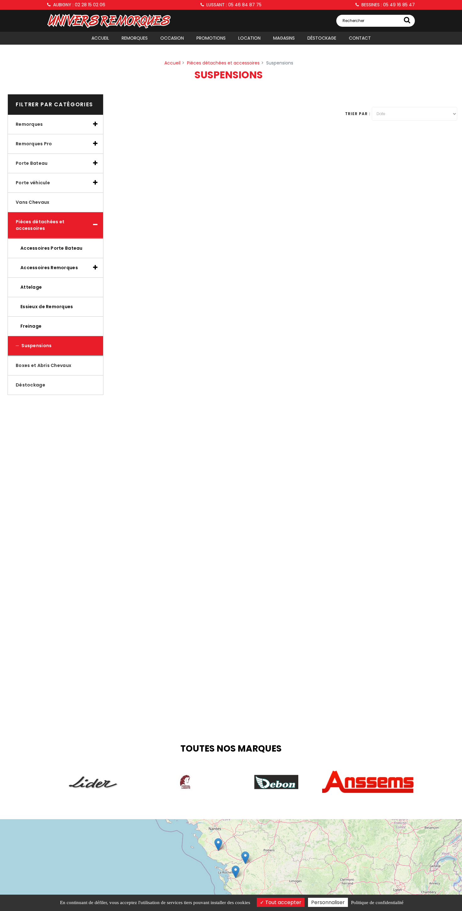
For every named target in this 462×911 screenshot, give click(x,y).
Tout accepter (282, 902)
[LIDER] (93, 782)
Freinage (30, 326)
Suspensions (36, 345)
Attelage (31, 287)
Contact (360, 38)
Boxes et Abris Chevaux (43, 365)
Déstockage (321, 38)
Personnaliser (328, 902)
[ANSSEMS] (368, 782)
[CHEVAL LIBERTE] (185, 782)
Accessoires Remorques (49, 267)
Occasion (172, 38)
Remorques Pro (34, 144)
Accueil (100, 38)
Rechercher (353, 20)
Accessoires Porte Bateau (51, 248)
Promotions (211, 38)
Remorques (135, 38)
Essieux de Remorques (46, 306)
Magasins (284, 38)
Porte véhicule (33, 183)
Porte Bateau (31, 163)
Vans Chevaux (32, 202)
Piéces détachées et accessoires (40, 225)
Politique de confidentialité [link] (377, 902)
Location (249, 38)
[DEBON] (276, 782)
